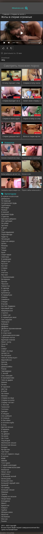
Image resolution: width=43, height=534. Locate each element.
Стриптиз (5, 216)
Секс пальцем (6, 375)
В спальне (5, 418)
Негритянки (6, 499)
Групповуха (6, 205)
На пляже (5, 393)
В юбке (4, 391)
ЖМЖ (3, 458)
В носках (4, 456)
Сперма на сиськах (8, 496)
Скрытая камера (7, 241)
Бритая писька (7, 427)
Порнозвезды (6, 234)
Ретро (3, 270)
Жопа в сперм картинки (31, 136)
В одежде (5, 288)
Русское (4, 263)
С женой (4, 373)
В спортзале (6, 333)
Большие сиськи (7, 490)
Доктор (4, 389)
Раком (3, 369)
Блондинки (5, 501)
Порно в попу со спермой (31, 118)
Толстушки (5, 463)
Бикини (4, 382)
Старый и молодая (8, 465)
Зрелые (4, 281)
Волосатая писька (8, 445)
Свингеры (5, 257)
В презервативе (7, 378)
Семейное (5, 299)
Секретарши (6, 254)
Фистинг (4, 275)
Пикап (3, 248)
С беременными (7, 277)
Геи (2, 230)
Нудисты (4, 237)
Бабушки (4, 324)
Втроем (4, 304)
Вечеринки (5, 279)
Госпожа (4, 409)
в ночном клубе (7, 422)
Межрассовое (7, 512)
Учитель (4, 272)
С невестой (5, 315)
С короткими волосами (10, 467)
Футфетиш (5, 449)
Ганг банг (5, 452)
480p (3, 60)
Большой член (7, 481)
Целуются (5, 353)
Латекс (4, 384)
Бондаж (4, 447)
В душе (4, 228)
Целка (3, 243)
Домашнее (5, 198)
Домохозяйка (6, 366)
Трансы (4, 494)
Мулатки (4, 514)
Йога (3, 346)
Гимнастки (5, 286)
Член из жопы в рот (9, 357)
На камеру (5, 487)
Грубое (4, 510)
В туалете (5, 331)
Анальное (5, 469)
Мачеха (4, 396)
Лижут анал (6, 472)
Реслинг (4, 364)
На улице (4, 223)
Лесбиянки (5, 516)
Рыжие (4, 521)
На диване (5, 434)
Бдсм (3, 252)
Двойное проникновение (11, 328)
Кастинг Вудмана (8, 306)
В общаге (5, 413)
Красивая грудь (7, 214)
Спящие (4, 301)
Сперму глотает (7, 402)
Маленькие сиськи (8, 443)
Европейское (6, 360)
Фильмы (4, 245)
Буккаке (4, 411)
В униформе (6, 259)
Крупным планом (8, 340)
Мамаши (4, 492)
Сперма (4, 268)
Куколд (4, 362)
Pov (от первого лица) (10, 454)
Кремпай (4, 485)
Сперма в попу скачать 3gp (31, 83)
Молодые (5, 207)
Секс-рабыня (6, 416)
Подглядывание (7, 232)
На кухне (4, 436)
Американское (7, 310)
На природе (6, 201)
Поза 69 (4, 344)
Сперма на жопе (7, 400)
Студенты (5, 290)
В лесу (3, 425)
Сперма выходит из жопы (11, 101)
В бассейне (5, 420)
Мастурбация (6, 221)
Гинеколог (5, 407)
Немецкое (5, 322)
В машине (5, 429)
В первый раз (6, 295)
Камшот (4, 508)
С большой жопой (8, 476)
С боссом (5, 405)
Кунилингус (5, 293)
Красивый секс (7, 308)
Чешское (4, 284)
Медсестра (5, 261)
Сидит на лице (7, 351)
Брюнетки (5, 505)
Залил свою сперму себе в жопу (31, 101)
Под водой (5, 440)
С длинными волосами (10, 335)
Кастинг (4, 266)
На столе (5, 438)
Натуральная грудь (9, 203)
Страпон (4, 313)
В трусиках (5, 387)
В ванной (5, 212)
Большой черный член (10, 483)
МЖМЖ (4, 460)
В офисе (4, 431)
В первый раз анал (8, 317)
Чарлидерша (6, 371)
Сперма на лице (7, 398)
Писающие (5, 239)
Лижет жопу (6, 342)
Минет (4, 503)
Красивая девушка (8, 219)
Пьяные (4, 210)
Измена (4, 297)
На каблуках (6, 355)
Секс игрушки (6, 319)
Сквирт (4, 349)
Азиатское (5, 474)
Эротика (4, 225)
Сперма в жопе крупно (11, 118)
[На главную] (18, 8)
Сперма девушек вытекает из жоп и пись (11, 136)
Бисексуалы (6, 478)
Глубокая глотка (8, 337)
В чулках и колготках (9, 196)
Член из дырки (7, 380)
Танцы (3, 250)
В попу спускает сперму (11, 83)
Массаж (4, 519)
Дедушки (4, 326)
